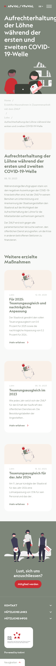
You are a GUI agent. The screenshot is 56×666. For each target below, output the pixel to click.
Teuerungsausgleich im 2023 (27, 392)
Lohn (11, 294)
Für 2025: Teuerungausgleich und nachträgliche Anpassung (27, 305)
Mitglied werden (28, 584)
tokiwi (21, 652)
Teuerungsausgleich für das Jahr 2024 (27, 475)
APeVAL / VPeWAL (21, 6)
